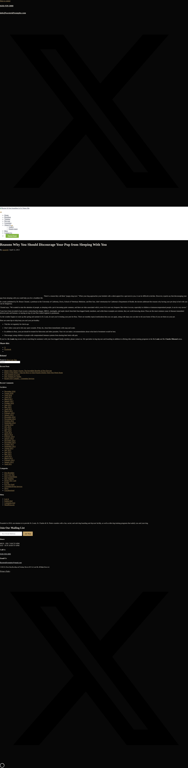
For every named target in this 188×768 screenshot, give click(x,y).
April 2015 (8, 409)
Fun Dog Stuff (9, 484)
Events (6, 483)
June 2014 (7, 429)
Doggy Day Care (10, 481)
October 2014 (9, 421)
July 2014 (7, 427)
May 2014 (7, 431)
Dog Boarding (9, 473)
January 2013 (9, 462)
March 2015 (8, 411)
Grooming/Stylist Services (13, 486)
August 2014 (8, 425)
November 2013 (10, 442)
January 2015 (9, 415)
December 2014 (9, 417)
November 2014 (10, 419)
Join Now (28, 534)
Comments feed (9, 503)
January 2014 (9, 439)
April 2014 (8, 433)
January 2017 (9, 401)
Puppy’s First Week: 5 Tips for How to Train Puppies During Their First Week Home (33, 373)
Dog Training (9, 479)
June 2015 (7, 405)
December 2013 (9, 440)
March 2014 (8, 435)
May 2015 (7, 407)
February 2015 (9, 413)
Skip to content (5, 1)
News (6, 488)
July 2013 (7, 450)
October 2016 (9, 403)
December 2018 (9, 391)
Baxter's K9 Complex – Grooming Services (19, 378)
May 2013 (7, 454)
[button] (94, 205)
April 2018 (8, 395)
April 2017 (8, 397)
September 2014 (10, 423)
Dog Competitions (10, 477)
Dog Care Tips (12, 360)
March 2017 (8, 399)
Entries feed (8, 501)
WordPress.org (9, 505)
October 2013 (9, 444)
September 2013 (10, 446)
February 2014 (9, 437)
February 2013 (9, 460)
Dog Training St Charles (12, 377)
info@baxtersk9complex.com (13, 13)
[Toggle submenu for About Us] (12, 225)
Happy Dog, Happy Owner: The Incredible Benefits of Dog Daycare (28, 371)
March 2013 (8, 458)
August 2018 (8, 393)
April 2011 (8, 464)
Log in (6, 499)
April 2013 (8, 456)
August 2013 (8, 448)
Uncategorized (9, 490)
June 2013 (7, 452)
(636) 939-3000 (5, 554)
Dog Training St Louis (12, 375)
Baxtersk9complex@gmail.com (11, 563)
